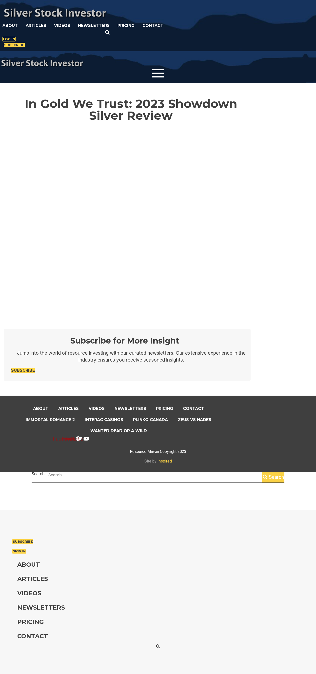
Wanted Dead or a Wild (118, 430)
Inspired (165, 461)
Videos (62, 25)
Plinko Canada (150, 419)
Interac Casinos (104, 419)
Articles (36, 25)
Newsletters (94, 25)
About (10, 25)
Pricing (126, 25)
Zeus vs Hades (194, 419)
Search (38, 474)
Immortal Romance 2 (50, 419)
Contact (152, 25)
